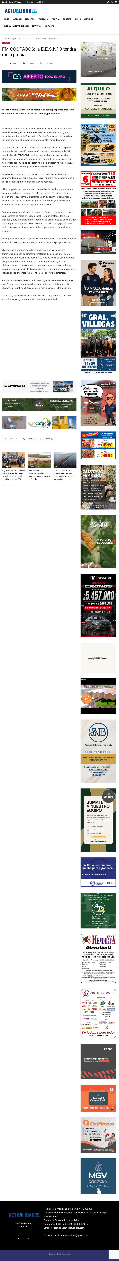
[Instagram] (108, 2)
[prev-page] (4, 485)
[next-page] (8, 485)
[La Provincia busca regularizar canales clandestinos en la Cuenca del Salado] (39, 460)
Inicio (4, 38)
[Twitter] (111, 2)
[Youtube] (116, 2)
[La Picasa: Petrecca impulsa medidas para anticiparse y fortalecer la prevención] (65, 460)
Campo (31, 467)
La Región (12, 38)
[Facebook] (104, 2)
